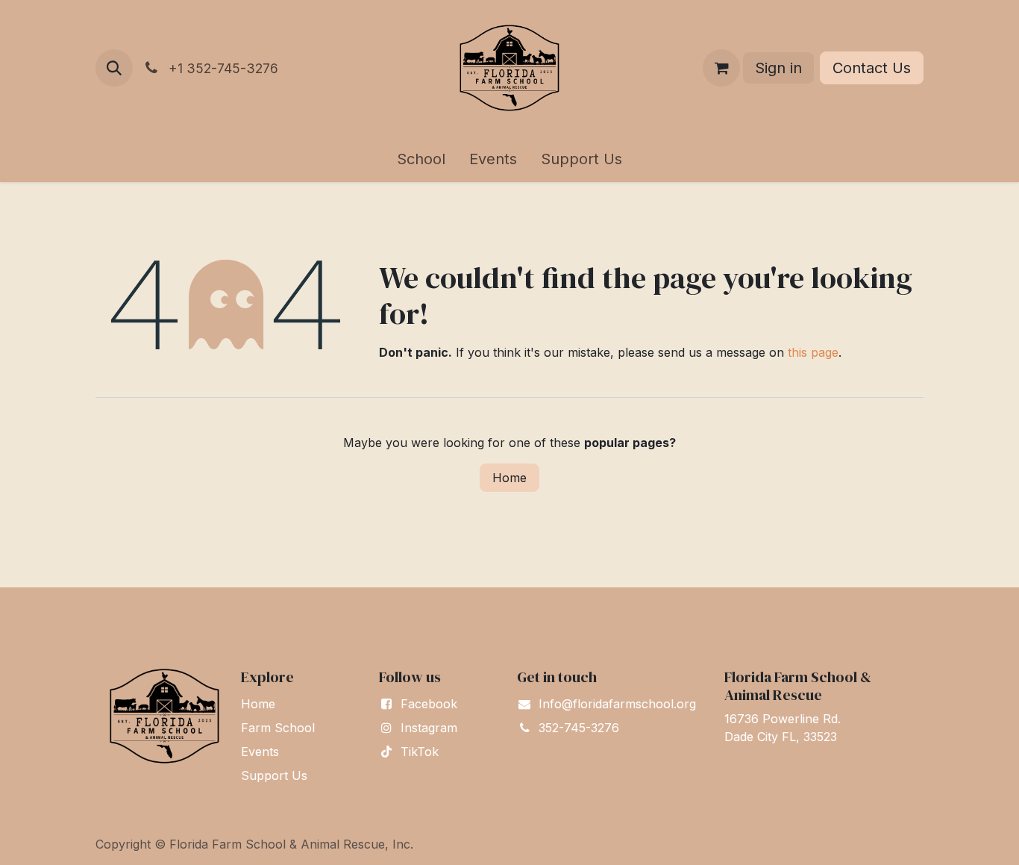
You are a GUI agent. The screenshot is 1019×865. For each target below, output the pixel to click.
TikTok (420, 751)
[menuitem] (421, 159)
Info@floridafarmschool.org (617, 703)
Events (260, 751)
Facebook (429, 703)
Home (509, 477)
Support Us (274, 775)
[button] (114, 68)
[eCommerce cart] (721, 68)
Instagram (429, 727)
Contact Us (872, 68)
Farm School (278, 727)
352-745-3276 (579, 727)
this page (813, 352)
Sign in (778, 68)
